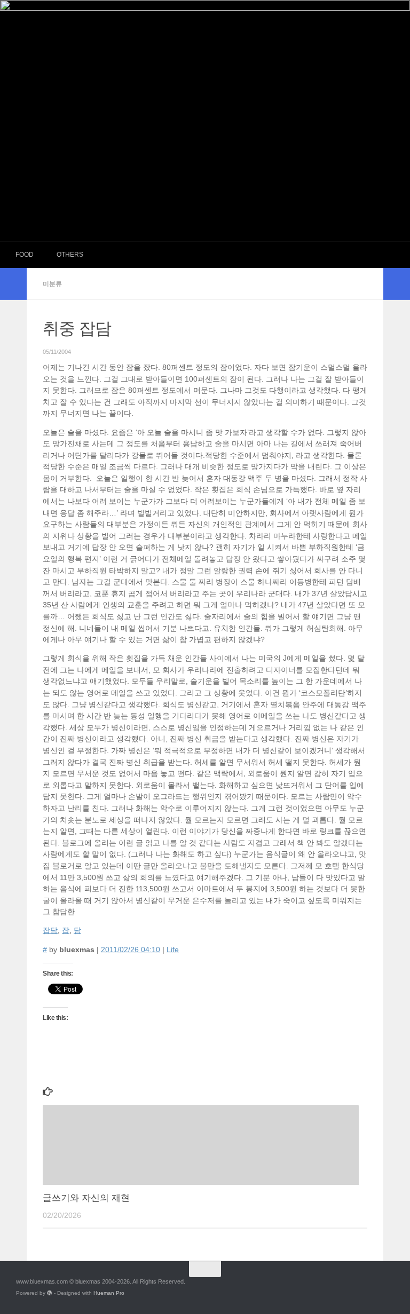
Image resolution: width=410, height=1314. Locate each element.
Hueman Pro (108, 1293)
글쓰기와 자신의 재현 (86, 1198)
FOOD (24, 254)
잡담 (50, 931)
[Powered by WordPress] (49, 1293)
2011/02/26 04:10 (130, 950)
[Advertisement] (205, 161)
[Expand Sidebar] (13, 284)
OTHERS (70, 254)
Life (173, 950)
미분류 (52, 284)
